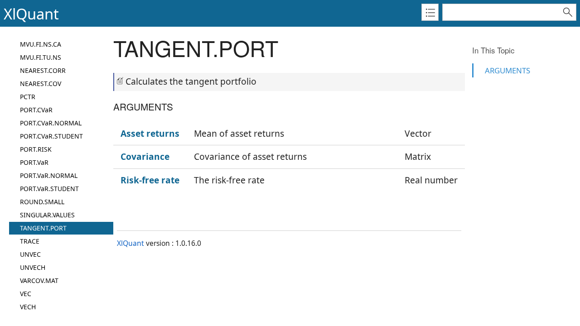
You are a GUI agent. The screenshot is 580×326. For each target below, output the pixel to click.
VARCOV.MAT (39, 280)
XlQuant (130, 243)
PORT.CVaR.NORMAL (51, 123)
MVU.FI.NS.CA (40, 44)
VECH (28, 306)
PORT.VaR (34, 162)
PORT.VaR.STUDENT (49, 188)
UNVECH (32, 267)
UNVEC (30, 254)
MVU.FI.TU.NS (40, 57)
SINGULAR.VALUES (47, 215)
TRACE (29, 241)
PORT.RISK (36, 149)
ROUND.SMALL (42, 201)
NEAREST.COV (40, 83)
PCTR (27, 96)
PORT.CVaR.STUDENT (51, 136)
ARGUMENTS (507, 70)
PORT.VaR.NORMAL (48, 175)
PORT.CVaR (36, 109)
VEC (25, 293)
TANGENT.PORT (43, 228)
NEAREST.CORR (43, 70)
